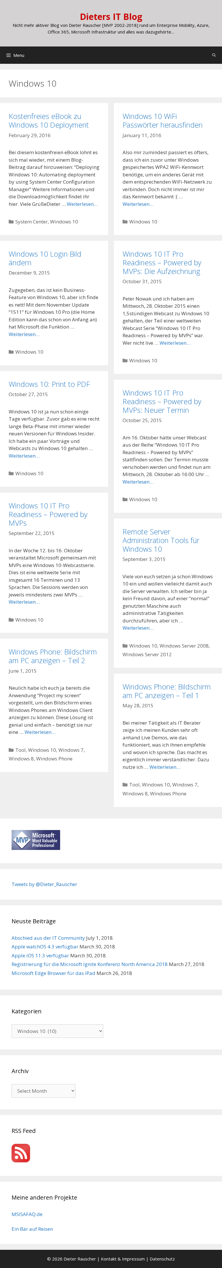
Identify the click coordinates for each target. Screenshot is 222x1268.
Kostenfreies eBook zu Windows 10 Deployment (49, 120)
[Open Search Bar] (214, 55)
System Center (31, 221)
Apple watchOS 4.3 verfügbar (45, 946)
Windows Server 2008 (184, 645)
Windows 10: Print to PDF (49, 384)
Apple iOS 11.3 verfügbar (40, 955)
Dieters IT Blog (111, 17)
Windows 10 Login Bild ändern (45, 258)
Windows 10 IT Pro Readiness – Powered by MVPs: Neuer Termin (162, 401)
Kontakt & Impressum (123, 1259)
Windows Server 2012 (147, 654)
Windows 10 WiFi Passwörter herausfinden (163, 120)
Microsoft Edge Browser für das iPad (53, 973)
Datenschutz (162, 1259)
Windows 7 (71, 750)
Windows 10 (64, 221)
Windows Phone (54, 758)
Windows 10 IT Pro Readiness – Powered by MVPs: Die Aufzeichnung (162, 262)
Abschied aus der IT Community (48, 938)
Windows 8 (21, 758)
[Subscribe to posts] (21, 1160)
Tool (20, 750)
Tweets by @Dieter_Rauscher (44, 884)
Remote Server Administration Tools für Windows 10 (161, 540)
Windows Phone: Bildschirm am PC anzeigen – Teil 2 (53, 656)
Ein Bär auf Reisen (32, 1229)
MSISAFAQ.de (27, 1214)
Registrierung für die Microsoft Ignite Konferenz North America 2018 (90, 964)
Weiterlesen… (82, 204)
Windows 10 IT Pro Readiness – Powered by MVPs (48, 514)
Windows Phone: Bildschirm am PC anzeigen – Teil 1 (167, 691)
